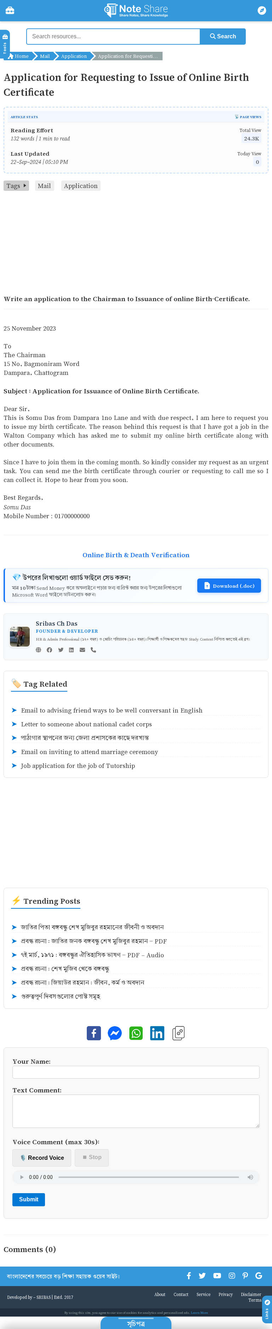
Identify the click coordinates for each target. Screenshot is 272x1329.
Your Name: (31, 1061)
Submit (28, 1199)
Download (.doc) (234, 585)
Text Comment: (37, 1090)
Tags (13, 185)
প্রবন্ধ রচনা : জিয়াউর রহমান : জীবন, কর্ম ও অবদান (77, 982)
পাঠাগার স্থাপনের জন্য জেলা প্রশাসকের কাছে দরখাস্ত (80, 738)
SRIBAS (43, 1297)
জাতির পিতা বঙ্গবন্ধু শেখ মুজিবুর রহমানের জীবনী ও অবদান (87, 927)
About (159, 1294)
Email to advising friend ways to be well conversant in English (107, 710)
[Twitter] (60, 650)
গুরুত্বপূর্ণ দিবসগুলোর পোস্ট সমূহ (55, 996)
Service (203, 1294)
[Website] (38, 650)
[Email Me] (82, 650)
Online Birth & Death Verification (136, 554)
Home (21, 55)
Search (226, 36)
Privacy (226, 1294)
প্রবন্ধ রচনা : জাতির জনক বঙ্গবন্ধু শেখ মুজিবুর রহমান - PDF (89, 941)
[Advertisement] (136, 244)
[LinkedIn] (71, 650)
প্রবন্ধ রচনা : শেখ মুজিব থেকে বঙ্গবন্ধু (60, 969)
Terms (254, 1300)
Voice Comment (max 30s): (56, 1141)
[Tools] (10, 10)
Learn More (199, 1312)
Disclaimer (251, 1294)
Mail (45, 55)
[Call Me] (93, 650)
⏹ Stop (92, 1157)
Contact (181, 1294)
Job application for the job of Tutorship (73, 765)
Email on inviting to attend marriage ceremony (84, 752)
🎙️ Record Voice (41, 1158)
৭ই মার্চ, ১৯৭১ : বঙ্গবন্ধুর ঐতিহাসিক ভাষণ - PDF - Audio (87, 955)
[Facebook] (49, 650)
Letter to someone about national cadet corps (81, 724)
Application (74, 55)
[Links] (262, 10)
